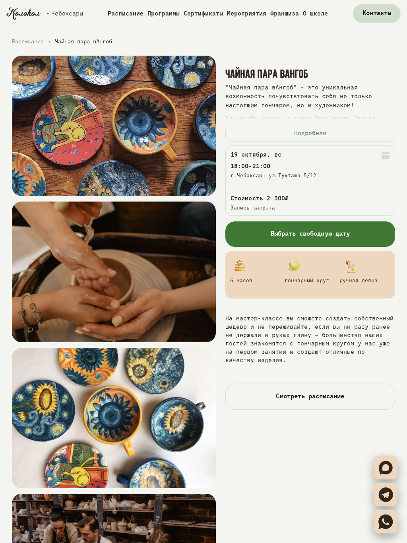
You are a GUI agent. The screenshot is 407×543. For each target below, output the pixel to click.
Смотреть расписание (310, 397)
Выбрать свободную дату (310, 234)
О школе (315, 14)
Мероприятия (246, 14)
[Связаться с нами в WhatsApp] (385, 521)
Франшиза (284, 14)
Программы (163, 14)
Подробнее (310, 133)
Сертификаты (203, 14)
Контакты (376, 13)
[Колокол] (23, 13)
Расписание (125, 14)
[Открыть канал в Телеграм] (385, 494)
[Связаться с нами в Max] (385, 467)
